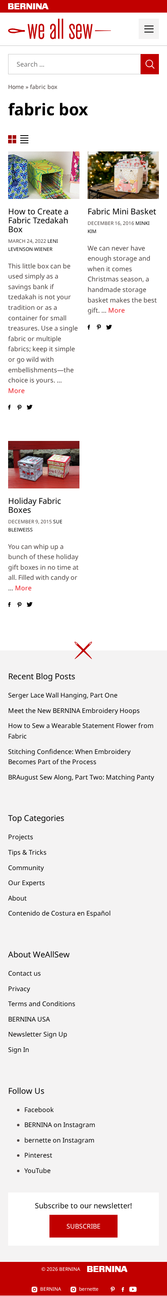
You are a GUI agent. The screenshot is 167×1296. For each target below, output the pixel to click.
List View (24, 139)
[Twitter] (29, 407)
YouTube (37, 1170)
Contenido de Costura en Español (59, 913)
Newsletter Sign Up (37, 1034)
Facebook (39, 1109)
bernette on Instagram (59, 1140)
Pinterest (38, 1155)
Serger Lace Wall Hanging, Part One (63, 695)
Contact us (24, 973)
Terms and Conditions (41, 1003)
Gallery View (12, 139)
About (17, 898)
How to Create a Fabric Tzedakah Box (38, 220)
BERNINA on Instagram (59, 1124)
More (16, 390)
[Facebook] (9, 407)
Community (26, 867)
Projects (20, 836)
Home (16, 87)
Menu (149, 29)
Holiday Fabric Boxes (34, 505)
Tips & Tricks (27, 852)
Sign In (18, 1049)
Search (150, 64)
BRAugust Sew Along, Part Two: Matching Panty (81, 777)
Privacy (19, 988)
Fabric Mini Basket (122, 211)
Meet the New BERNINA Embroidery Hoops (74, 710)
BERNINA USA (29, 1019)
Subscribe (83, 1226)
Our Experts (26, 882)
